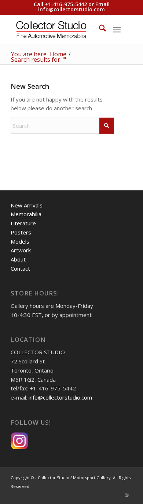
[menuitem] (99, 29)
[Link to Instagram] (126, 494)
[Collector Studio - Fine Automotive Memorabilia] (59, 29)
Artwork (21, 250)
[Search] (99, 29)
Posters (21, 232)
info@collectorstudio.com (71, 9)
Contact (20, 268)
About (18, 259)
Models (20, 241)
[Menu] (117, 29)
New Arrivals (27, 205)
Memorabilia (26, 214)
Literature (23, 223)
